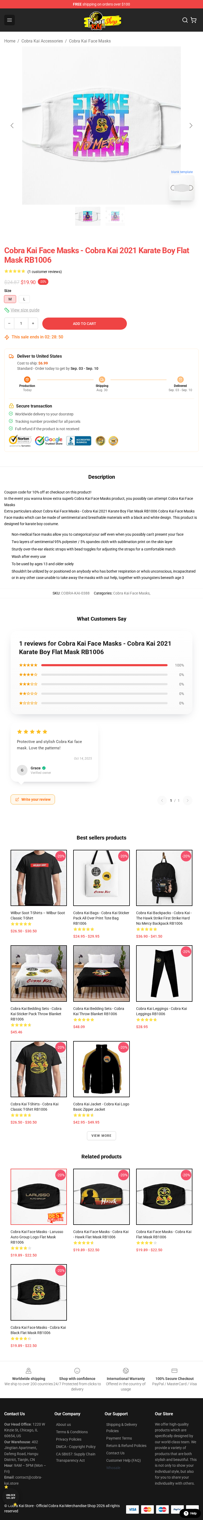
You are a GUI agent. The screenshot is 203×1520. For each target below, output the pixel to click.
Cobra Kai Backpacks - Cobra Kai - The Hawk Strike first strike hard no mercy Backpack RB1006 (164, 918)
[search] (185, 20)
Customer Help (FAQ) (123, 1460)
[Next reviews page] (187, 800)
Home (9, 41)
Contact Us (115, 1453)
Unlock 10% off (10, 1496)
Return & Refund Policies (126, 1446)
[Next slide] (190, 125)
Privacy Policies (68, 1439)
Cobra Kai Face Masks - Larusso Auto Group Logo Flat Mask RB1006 (37, 1237)
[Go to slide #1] (87, 216)
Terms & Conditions (72, 1432)
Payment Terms (119, 1438)
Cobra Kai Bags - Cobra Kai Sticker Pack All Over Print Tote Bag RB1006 (101, 918)
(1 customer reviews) (44, 272)
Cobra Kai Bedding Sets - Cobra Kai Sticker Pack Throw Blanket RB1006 (36, 1013)
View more (101, 1136)
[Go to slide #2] (115, 216)
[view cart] (193, 20)
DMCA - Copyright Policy (76, 1447)
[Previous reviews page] (162, 800)
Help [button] (193, 1513)
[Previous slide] (12, 125)
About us (63, 1424)
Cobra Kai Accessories (42, 41)
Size (7, 291)
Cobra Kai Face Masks (90, 41)
